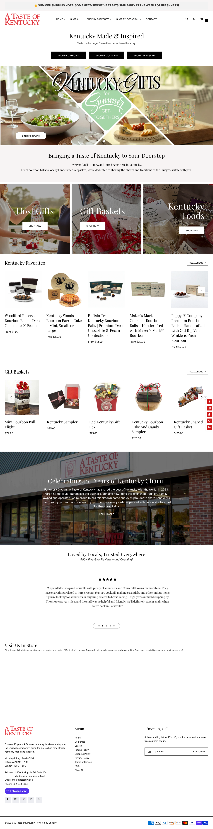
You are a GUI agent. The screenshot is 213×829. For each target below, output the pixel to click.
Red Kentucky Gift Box (104, 424)
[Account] (194, 19)
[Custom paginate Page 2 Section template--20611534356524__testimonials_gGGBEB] (103, 626)
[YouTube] (39, 800)
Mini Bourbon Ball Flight (20, 424)
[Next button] (201, 289)
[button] (60, 19)
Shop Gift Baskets (145, 55)
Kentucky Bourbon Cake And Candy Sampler (147, 426)
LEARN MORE (106, 514)
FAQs (77, 766)
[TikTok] (23, 800)
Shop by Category (69, 55)
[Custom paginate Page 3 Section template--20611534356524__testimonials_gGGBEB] (106, 626)
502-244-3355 (20, 784)
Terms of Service (83, 762)
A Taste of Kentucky (24, 822)
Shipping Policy (82, 754)
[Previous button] (11, 289)
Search (78, 745)
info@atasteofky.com (22, 779)
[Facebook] (8, 800)
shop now (92, 225)
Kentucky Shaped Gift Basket (188, 424)
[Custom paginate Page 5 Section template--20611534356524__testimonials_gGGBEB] (114, 626)
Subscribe (199, 751)
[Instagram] (15, 800)
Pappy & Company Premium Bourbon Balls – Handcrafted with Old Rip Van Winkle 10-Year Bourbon (188, 328)
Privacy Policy (82, 758)
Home (78, 737)
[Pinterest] (31, 800)
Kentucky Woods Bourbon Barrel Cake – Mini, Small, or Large (64, 323)
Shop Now (35, 225)
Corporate (80, 741)
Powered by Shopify (46, 822)
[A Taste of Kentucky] (22, 19)
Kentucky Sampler (62, 421)
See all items (196, 263)
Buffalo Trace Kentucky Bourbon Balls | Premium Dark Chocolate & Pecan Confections (105, 325)
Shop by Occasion (107, 55)
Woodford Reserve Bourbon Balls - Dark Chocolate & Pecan (22, 320)
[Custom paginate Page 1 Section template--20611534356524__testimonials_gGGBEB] (99, 626)
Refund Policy (82, 749)
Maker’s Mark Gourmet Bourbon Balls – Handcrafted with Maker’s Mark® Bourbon (147, 325)
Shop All (79, 770)
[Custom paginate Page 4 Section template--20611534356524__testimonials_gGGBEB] (110, 626)
